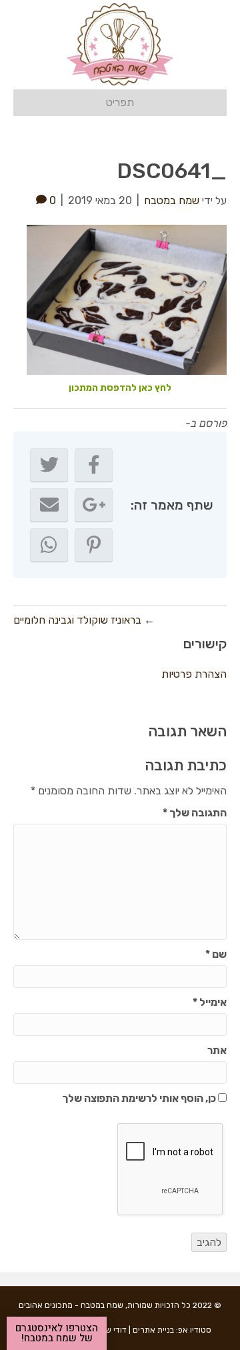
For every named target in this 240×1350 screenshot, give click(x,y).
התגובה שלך (195, 812)
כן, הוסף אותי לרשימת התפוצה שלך (140, 1098)
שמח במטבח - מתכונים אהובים (71, 1305)
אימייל (210, 1002)
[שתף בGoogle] (94, 505)
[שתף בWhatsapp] (49, 545)
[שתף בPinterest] (94, 545)
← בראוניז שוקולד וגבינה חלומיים (84, 620)
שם (216, 954)
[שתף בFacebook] (94, 465)
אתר (217, 1050)
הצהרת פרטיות (194, 674)
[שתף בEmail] (49, 505)
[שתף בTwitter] (49, 465)
